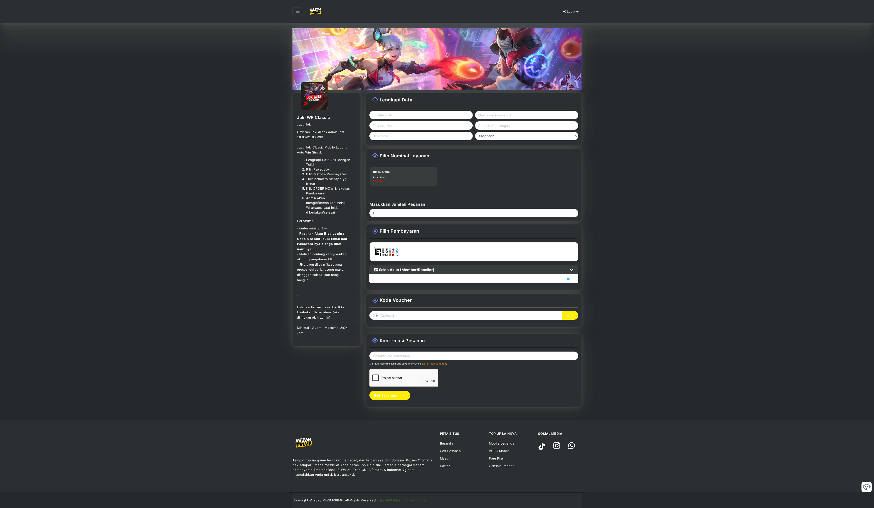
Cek (570, 315)
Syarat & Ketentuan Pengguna (403, 500)
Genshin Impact (501, 466)
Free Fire (496, 458)
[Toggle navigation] (297, 11)
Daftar (445, 466)
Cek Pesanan (450, 451)
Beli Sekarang (386, 395)
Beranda (446, 443)
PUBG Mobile (499, 451)
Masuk (445, 458)
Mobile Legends (501, 443)
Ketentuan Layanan (434, 363)
